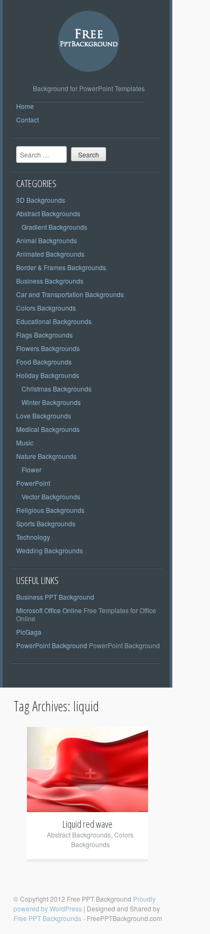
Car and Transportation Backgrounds (70, 294)
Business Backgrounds (49, 280)
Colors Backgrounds (46, 307)
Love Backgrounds (43, 415)
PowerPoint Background (51, 645)
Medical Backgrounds (48, 429)
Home (25, 106)
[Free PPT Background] (89, 80)
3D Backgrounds (40, 199)
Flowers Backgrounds (48, 348)
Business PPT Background (55, 596)
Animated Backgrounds (50, 253)
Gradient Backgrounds (54, 226)
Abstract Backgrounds (48, 213)
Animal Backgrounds (46, 240)
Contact (27, 119)
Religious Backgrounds (50, 509)
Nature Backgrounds (46, 456)
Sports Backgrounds (45, 523)
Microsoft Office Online (49, 610)
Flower (31, 469)
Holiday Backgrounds (47, 375)
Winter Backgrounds (51, 402)
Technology (33, 536)
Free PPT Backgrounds (47, 918)
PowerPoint (33, 482)
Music (24, 442)
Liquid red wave (87, 824)
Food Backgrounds (44, 361)
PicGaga (28, 631)
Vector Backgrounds (51, 496)
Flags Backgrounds (44, 334)
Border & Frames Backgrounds (61, 267)
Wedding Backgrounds (49, 550)
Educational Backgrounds (54, 321)
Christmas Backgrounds (57, 388)
